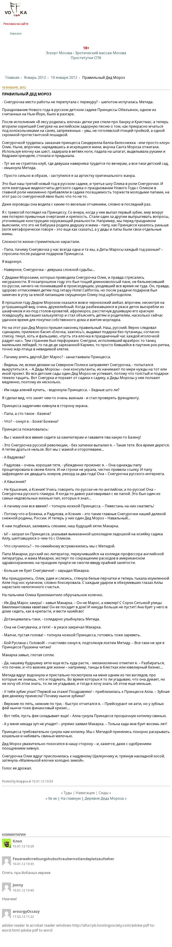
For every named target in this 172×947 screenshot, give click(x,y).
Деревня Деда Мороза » (106, 798)
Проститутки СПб (86, 57)
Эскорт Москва (59, 52)
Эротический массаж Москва (100, 52)
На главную (71, 798)
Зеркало (16, 33)
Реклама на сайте (15, 24)
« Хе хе (51, 798)
